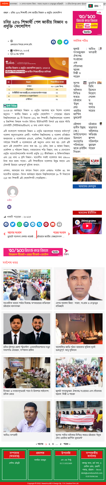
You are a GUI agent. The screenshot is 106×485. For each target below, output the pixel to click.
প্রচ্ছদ (5, 12)
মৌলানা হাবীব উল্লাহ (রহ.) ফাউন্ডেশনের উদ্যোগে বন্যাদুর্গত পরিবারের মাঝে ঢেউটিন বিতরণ (80, 138)
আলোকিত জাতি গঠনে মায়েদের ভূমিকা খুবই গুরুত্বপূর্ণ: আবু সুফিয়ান (75, 348)
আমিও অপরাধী (93, 50)
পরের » (66, 443)
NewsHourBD (47, 483)
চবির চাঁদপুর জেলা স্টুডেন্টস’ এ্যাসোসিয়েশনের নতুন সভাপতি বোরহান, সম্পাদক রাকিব (26, 348)
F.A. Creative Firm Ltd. (71, 483)
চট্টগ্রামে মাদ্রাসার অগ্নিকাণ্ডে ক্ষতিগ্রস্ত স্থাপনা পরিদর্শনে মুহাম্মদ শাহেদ (93, 136)
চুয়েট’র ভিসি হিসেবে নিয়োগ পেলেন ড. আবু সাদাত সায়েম (92, 96)
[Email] (9, 207)
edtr (9, 200)
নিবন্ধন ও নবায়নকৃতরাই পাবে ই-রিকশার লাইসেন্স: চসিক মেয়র (26, 392)
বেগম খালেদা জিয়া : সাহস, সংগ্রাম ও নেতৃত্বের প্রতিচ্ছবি (33, 3)
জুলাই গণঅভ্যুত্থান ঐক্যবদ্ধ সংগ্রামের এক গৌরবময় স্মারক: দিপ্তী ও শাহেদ (79, 392)
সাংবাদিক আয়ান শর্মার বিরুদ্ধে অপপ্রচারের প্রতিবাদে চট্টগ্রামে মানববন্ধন (26, 304)
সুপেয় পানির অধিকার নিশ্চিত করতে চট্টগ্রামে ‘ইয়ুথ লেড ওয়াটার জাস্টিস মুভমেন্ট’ (77, 100)
